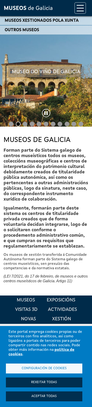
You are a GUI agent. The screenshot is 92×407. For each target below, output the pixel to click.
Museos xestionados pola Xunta (42, 20)
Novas (28, 319)
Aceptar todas (44, 396)
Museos (26, 300)
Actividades (62, 309)
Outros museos (22, 30)
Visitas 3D (26, 309)
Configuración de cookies (44, 368)
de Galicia (28, 8)
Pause (46, 113)
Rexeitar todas (44, 382)
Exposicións (61, 300)
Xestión (61, 319)
